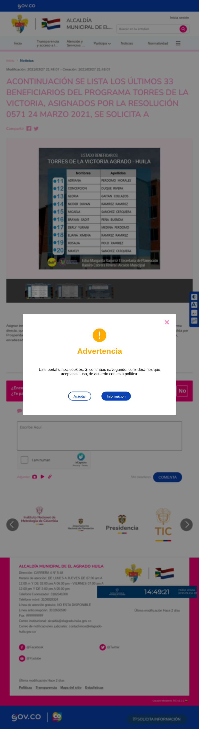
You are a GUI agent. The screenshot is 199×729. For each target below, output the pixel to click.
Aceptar (80, 396)
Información (116, 396)
